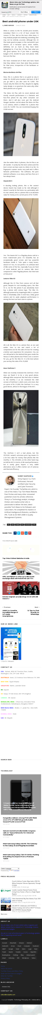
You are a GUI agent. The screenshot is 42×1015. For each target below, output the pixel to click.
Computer (27, 946)
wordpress (25, 958)
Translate (16, 871)
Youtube (18, 952)
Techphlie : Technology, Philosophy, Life (19, 1000)
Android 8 (5, 946)
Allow (36, 12)
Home (4, 15)
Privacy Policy (5, 978)
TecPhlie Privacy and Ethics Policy (12, 971)
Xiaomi (11, 952)
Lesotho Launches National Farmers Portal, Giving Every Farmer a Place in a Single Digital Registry (26, 892)
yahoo (33, 958)
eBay (22, 955)
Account (4, 943)
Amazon (21, 943)
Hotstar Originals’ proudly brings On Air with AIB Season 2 (20, 598)
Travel (4, 952)
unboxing (11, 958)
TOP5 (3, 16)
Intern (23, 949)
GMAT (4, 949)
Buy (9, 15)
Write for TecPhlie (7, 976)
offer (25, 15)
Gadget (19, 15)
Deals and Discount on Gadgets (11, 974)
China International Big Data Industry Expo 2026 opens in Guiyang (26, 899)
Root (35, 949)
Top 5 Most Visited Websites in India (15, 558)
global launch (31, 955)
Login (30, 949)
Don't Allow (24, 12)
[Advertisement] (21, 740)
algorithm (33, 952)
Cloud (19, 946)
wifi (18, 958)
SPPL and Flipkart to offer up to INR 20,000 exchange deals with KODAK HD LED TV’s (18, 577)
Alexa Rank (13, 943)
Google (11, 949)
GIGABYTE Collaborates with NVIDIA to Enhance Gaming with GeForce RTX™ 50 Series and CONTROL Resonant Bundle (26, 908)
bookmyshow (6, 955)
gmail (4, 958)
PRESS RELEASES (6, 969)
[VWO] (9, 12)
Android (29, 943)
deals (13, 15)
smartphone (33, 15)
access (26, 952)
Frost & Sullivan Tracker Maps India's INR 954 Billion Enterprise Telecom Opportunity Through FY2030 (26, 883)
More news (4, 914)
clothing (15, 955)
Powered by (4, 12)
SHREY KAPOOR (25, 476)
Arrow (13, 946)
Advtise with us (36, 1000)
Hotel (17, 949)
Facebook (36, 946)
